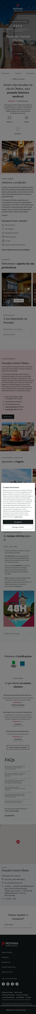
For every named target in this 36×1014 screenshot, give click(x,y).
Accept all (18, 522)
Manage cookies (18, 527)
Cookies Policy (18, 516)
